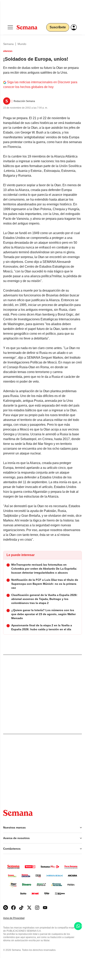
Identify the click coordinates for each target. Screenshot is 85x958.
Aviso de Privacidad (18, 918)
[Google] (5, 907)
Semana (8, 44)
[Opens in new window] (13, 907)
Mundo (22, 44)
